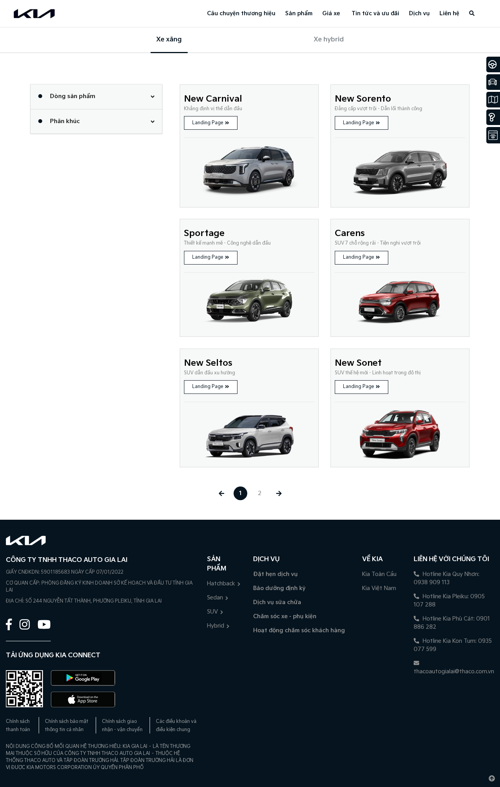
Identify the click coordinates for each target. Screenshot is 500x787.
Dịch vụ (419, 13)
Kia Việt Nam (379, 588)
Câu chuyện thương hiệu (241, 13)
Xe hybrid (329, 39)
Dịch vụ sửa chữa (277, 602)
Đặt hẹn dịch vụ (275, 574)
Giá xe (331, 13)
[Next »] (279, 493)
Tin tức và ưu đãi (375, 13)
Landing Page (207, 123)
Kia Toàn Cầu (379, 574)
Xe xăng (169, 39)
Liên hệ (449, 13)
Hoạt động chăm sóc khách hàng (299, 630)
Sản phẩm (298, 13)
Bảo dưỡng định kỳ (279, 588)
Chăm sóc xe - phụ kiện (284, 616)
